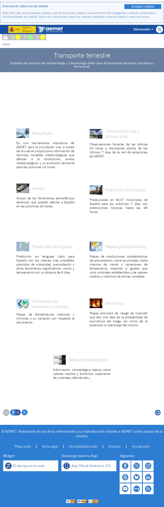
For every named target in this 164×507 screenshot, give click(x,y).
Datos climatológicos (88, 359)
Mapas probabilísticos (125, 246)
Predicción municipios (125, 190)
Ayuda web (140, 446)
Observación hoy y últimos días (122, 133)
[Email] (6, 415)
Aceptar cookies (142, 6)
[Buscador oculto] (159, 29)
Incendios (114, 303)
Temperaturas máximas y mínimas (50, 303)
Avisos (38, 190)
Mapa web (23, 446)
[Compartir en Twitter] (25, 412)
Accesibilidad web (83, 446)
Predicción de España (52, 246)
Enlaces (114, 446)
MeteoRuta (42, 133)
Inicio (6, 44)
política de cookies (139, 17)
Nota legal (50, 446)
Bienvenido (142, 29)
